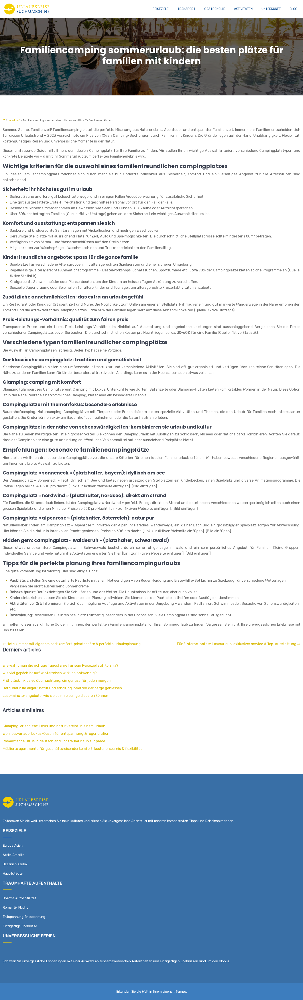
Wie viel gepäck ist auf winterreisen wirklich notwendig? (50, 673)
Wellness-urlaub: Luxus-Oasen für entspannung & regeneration (56, 733)
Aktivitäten (243, 9)
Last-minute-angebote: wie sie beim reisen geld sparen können (55, 696)
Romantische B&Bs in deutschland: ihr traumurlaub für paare (54, 741)
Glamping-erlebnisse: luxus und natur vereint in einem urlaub (54, 726)
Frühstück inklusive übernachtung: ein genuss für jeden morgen (57, 680)
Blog (293, 9)
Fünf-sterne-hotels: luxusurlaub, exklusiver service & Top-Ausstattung (236, 644)
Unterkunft (271, 9)
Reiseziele (161, 9)
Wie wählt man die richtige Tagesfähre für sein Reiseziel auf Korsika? (60, 665)
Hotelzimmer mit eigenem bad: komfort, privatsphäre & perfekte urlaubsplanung (74, 644)
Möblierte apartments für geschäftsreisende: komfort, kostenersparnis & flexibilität (72, 749)
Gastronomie (214, 9)
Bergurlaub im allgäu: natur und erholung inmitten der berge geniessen (62, 688)
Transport (186, 9)
